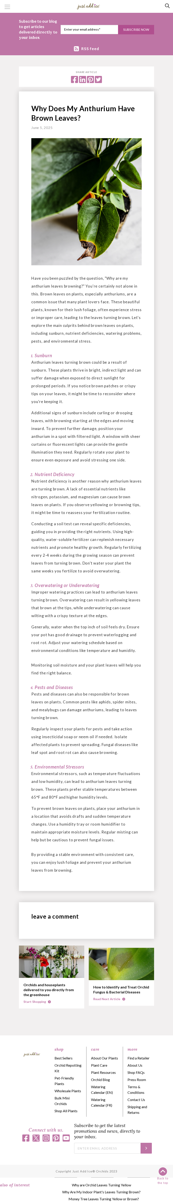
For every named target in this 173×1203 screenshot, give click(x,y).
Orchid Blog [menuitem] (100, 1079)
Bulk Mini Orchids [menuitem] (62, 1101)
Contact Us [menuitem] (136, 1099)
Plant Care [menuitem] (99, 1065)
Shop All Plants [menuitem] (66, 1111)
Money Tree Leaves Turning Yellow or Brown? (103, 1199)
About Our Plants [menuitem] (104, 1058)
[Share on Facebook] (74, 82)
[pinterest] (90, 82)
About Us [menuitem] (134, 1065)
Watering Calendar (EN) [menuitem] (102, 1089)
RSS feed (90, 48)
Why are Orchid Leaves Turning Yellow (101, 1185)
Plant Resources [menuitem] (103, 1072)
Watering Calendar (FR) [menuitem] (101, 1102)
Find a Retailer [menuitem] (138, 1058)
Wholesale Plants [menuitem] (68, 1091)
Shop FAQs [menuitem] (136, 1072)
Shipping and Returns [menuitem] (137, 1109)
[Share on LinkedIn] (82, 82)
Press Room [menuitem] (136, 1079)
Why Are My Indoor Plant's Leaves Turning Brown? (101, 1192)
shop (59, 1049)
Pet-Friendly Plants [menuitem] (64, 1081)
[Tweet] (98, 82)
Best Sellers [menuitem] (64, 1058)
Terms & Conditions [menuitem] (135, 1089)
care (95, 1049)
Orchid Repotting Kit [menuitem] (68, 1068)
